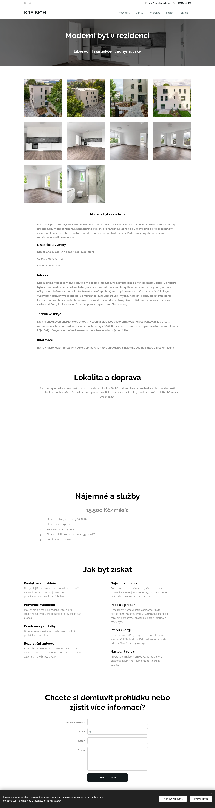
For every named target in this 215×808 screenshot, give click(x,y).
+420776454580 (184, 3)
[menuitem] (123, 12)
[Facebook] (25, 3)
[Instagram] (30, 3)
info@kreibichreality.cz (159, 3)
